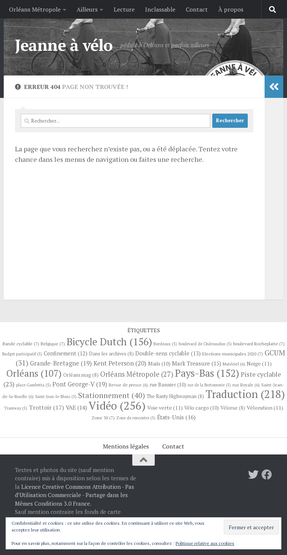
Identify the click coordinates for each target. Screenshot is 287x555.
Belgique (53, 343)
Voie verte (165, 407)
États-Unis (176, 417)
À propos (230, 9)
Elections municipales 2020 (232, 354)
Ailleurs (87, 9)
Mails (159, 363)
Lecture (124, 9)
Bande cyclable (21, 343)
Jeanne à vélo (64, 44)
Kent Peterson (119, 363)
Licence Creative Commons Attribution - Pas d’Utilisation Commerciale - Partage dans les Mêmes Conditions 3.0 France (74, 495)
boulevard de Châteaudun (205, 343)
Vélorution (265, 407)
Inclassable (160, 9)
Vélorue (232, 408)
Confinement (65, 353)
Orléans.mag (81, 375)
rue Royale (246, 385)
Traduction (245, 394)
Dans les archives (111, 354)
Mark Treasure (196, 363)
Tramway (15, 408)
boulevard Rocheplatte (259, 343)
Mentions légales (126, 446)
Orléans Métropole (35, 9)
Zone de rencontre (135, 417)
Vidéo (117, 405)
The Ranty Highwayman (175, 396)
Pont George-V (79, 384)
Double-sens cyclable (168, 353)
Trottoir (46, 407)
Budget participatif (22, 354)
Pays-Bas (207, 373)
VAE (76, 407)
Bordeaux (165, 343)
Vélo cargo (201, 407)
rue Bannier (167, 384)
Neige (259, 363)
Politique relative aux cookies (205, 543)
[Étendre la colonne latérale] (274, 86)
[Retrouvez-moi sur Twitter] (253, 474)
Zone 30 (103, 417)
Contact (197, 9)
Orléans (34, 373)
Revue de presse (128, 385)
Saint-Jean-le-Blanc (56, 396)
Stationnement (111, 395)
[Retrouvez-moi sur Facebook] (267, 474)
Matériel (234, 364)
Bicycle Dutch (109, 341)
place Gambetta (33, 385)
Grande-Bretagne (61, 363)
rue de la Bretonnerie (209, 385)
